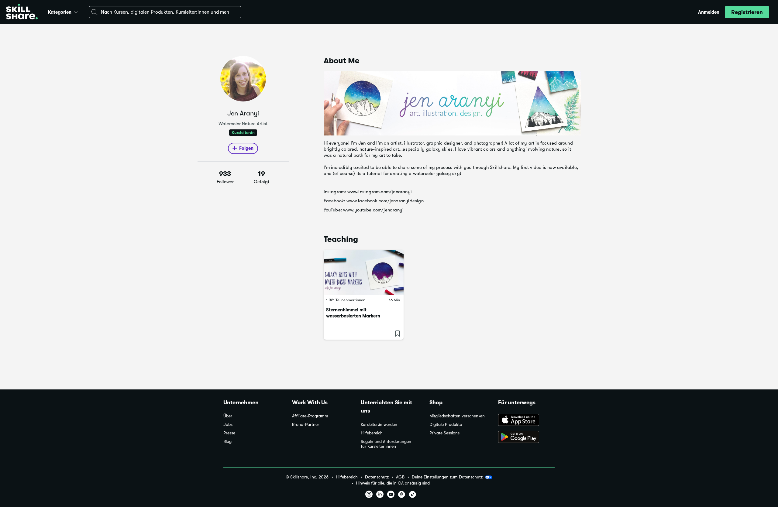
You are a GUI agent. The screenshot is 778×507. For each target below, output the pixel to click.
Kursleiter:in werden (379, 424)
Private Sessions (444, 433)
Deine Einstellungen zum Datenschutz (447, 476)
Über (227, 416)
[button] (75, 11)
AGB (400, 477)
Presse (229, 433)
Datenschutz (377, 477)
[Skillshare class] (364, 272)
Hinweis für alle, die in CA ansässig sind (393, 483)
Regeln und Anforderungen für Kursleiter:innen (386, 444)
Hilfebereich (372, 433)
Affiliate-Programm (310, 416)
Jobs (227, 424)
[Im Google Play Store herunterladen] (526, 437)
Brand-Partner (305, 424)
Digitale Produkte (445, 424)
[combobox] (165, 12)
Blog (227, 441)
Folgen (246, 148)
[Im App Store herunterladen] (526, 420)
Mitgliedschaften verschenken (457, 416)
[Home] (22, 12)
